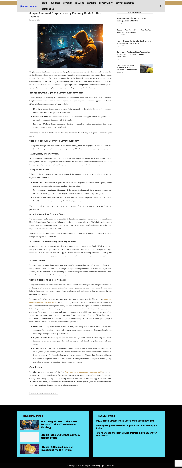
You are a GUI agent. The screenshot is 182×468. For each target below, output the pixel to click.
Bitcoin (67, 3)
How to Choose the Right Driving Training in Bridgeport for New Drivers (134, 42)
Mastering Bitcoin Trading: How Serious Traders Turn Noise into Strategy (59, 425)
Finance (79, 3)
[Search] (161, 6)
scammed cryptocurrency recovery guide (43, 393)
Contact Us (47, 9)
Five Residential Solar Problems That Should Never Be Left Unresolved (127, 67)
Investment (106, 3)
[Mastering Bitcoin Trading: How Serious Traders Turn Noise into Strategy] (29, 425)
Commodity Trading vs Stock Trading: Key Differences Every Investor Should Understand (133, 54)
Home (44, 3)
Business (55, 3)
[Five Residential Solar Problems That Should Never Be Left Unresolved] (146, 68)
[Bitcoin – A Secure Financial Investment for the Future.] (29, 449)
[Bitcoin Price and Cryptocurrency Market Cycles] (29, 437)
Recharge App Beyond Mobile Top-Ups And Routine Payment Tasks (134, 31)
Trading (91, 3)
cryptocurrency (125, 3)
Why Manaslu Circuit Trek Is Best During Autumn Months (132, 19)
